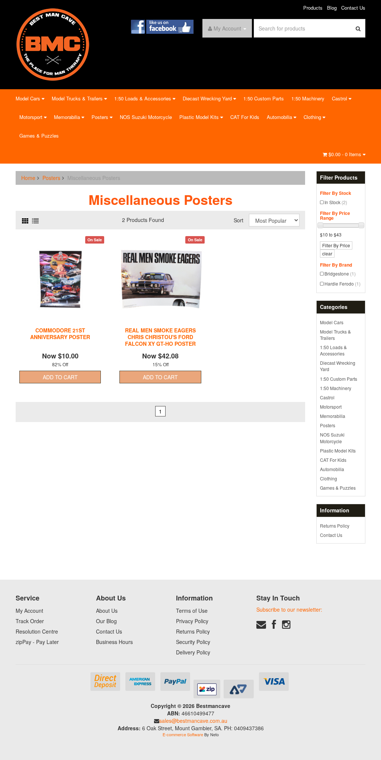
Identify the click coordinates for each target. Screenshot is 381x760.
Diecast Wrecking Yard (208, 98)
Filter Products (339, 177)
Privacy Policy (192, 621)
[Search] (358, 28)
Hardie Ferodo (342, 283)
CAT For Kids (244, 116)
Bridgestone (340, 273)
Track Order (30, 621)
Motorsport (31, 116)
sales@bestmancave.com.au (193, 720)
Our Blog (106, 621)
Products (313, 7)
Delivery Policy (193, 652)
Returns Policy (334, 525)
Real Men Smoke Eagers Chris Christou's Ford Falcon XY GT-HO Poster (160, 336)
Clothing (313, 116)
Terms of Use (192, 610)
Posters (101, 116)
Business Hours (114, 641)
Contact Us (353, 7)
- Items (346, 154)
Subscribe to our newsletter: (289, 609)
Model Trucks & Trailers (78, 98)
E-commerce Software (183, 734)
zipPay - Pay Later (37, 641)
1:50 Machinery (307, 98)
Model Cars (29, 98)
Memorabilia (67, 116)
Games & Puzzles (39, 135)
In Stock (335, 202)
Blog (332, 7)
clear (327, 253)
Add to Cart (60, 377)
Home (28, 177)
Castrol (340, 98)
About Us (107, 610)
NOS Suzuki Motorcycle (146, 116)
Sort (238, 220)
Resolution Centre (37, 631)
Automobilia (280, 116)
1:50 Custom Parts (263, 98)
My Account (29, 610)
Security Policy (193, 641)
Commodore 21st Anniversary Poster (60, 333)
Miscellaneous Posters (93, 177)
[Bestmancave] (53, 44)
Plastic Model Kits (199, 116)
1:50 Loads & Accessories (143, 98)
